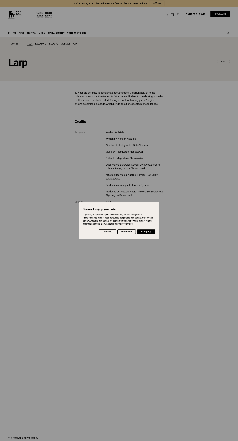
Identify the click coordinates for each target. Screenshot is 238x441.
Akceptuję (146, 231)
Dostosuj (107, 231)
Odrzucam (126, 231)
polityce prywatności (123, 224)
